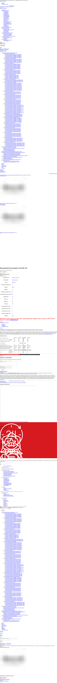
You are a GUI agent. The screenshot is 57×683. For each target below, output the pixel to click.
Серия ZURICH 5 (6, 25)
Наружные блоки (6, 30)
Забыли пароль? (2, 643)
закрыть (1, 633)
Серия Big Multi (6, 31)
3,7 (12, 294)
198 (12, 303)
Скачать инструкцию (5, 326)
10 (12, 306)
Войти (1, 641)
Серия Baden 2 (6, 11)
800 (12, 301)
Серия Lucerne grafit (7, 22)
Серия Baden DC (6, 12)
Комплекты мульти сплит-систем (9, 29)
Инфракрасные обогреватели (8, 37)
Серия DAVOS (6, 17)
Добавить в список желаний (4, 322)
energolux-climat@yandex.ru (53, 173)
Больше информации (3, 647)
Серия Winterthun (6, 40)
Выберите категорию (3, 8)
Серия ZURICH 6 (6, 26)
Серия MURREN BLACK (7, 23)
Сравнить (1, 321)
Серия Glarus (5, 20)
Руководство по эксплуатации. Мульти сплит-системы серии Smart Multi (15, 382)
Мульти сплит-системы (15, 277)
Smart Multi (13, 282)
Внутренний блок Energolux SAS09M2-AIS (6, 203)
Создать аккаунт (8, 644)
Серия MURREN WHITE (7, 24)
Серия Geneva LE (6, 19)
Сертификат (3, 325)
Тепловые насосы (4, 39)
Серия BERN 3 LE (6, 16)
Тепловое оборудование (5, 36)
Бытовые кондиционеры (5, 10)
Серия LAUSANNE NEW (7, 21)
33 (12, 313)
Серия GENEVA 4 (6, 18)
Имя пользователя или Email (4, 638)
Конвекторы (5, 38)
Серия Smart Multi (25, 421)
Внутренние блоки (12, 421)
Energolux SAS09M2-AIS (15, 333)
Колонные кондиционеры (7, 35)
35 (12, 284)
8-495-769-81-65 (14, 319)
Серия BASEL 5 (6, 13)
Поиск (1, 42)
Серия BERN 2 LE (6, 15)
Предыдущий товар (3, 175)
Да (12, 289)
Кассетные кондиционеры (8, 34)
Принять (8, 647)
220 (12, 296)
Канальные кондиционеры (8, 33)
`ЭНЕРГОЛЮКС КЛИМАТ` (48, 334)
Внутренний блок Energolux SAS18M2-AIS (6, 232)
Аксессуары (3, 9)
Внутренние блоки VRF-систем (6, 27)
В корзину (1, 274)
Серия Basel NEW (6, 14)
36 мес (13, 315)
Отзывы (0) (1, 355)
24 (12, 308)
